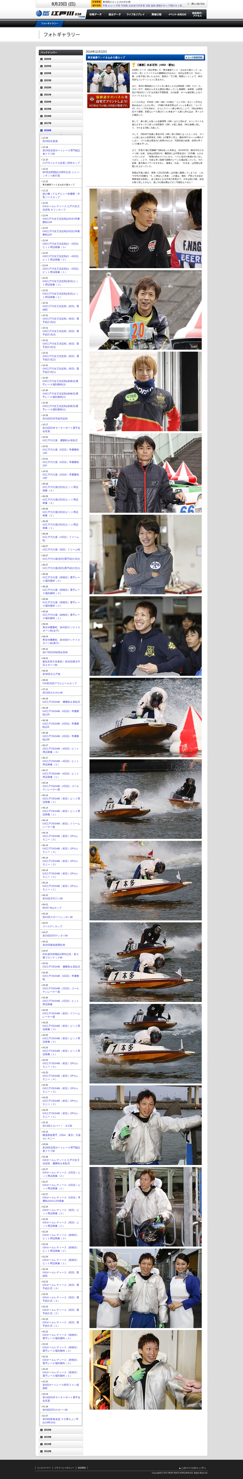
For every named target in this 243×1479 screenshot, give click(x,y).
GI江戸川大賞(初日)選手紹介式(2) (61, 558)
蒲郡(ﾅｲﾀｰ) (161, 5)
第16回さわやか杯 (53, 692)
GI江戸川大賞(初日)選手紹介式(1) (61, 568)
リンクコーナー (44, 1468)
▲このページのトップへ (192, 1468)
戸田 (118, 5)
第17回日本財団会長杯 (55, 652)
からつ (111, 5)
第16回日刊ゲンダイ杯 (55, 935)
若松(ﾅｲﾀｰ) (185, 5)
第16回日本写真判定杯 (55, 418)
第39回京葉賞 (50, 141)
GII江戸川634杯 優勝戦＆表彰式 (61, 701)
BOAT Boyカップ (52, 907)
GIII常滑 (140, 5)
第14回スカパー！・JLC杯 (57, 1125)
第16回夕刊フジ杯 (53, 898)
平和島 (124, 5)
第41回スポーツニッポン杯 (58, 917)
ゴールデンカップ (52, 926)
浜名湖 (132, 5)
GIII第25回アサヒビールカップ (60, 683)
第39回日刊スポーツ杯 (55, 1409)
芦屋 (105, 5)
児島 (148, 5)
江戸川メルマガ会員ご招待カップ (61, 162)
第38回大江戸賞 (51, 674)
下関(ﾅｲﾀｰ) (173, 5)
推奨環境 (82, 1468)
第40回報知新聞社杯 (54, 944)
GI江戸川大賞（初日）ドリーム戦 (61, 549)
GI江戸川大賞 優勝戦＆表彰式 (60, 440)
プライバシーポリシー (64, 1468)
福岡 (153, 5)
